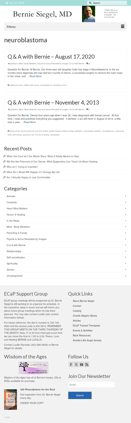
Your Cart (16, 3)
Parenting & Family (17, 233)
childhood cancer (16, 85)
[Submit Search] (89, 3)
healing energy (68, 131)
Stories (10, 269)
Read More (36, 76)
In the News (13, 220)
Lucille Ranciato (21, 344)
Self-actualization (16, 257)
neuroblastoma (46, 85)
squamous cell (28, 135)
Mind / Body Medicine (28, 63)
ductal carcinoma (27, 131)
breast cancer (14, 131)
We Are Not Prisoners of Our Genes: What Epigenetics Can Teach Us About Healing (52, 161)
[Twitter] (76, 364)
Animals (11, 196)
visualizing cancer (60, 85)
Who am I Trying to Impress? (22, 166)
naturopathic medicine (92, 131)
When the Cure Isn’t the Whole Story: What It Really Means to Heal (43, 156)
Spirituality (12, 263)
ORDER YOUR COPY (31, 403)
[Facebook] (71, 364)
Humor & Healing (16, 214)
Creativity (12, 202)
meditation (79, 131)
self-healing (17, 135)
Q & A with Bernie (76, 63)
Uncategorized (14, 275)
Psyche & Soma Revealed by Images (53, 63)
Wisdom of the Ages (15, 377)
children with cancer (31, 85)
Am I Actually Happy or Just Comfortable (28, 177)
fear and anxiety (41, 131)
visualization (55, 135)
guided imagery (55, 131)
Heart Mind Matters (17, 208)
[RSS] (86, 364)
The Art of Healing (42, 135)
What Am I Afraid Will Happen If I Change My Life (33, 172)
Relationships (14, 251)
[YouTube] (81, 364)
